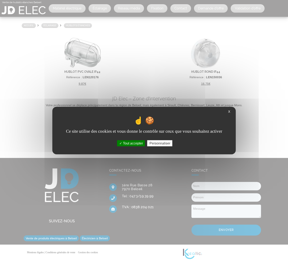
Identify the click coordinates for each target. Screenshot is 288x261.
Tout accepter (132, 143)
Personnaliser (159, 143)
